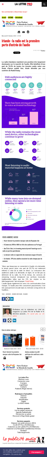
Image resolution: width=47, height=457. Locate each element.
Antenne (23, 396)
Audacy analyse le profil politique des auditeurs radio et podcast (34, 353)
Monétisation (23, 399)
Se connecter (7, 12)
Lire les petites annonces (23, 410)
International (18, 17)
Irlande (25, 294)
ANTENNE (10, 17)
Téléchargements (23, 432)
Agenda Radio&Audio (23, 412)
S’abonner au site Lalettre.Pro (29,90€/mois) (23, 427)
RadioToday (29, 281)
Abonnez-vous (23, 379)
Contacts (23, 387)
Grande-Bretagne (17, 294)
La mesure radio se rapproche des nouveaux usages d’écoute (23, 254)
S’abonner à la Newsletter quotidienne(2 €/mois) (24, 429)
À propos (23, 383)
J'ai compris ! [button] (36, 452)
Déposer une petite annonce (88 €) (23, 423)
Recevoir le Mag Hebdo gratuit (23, 416)
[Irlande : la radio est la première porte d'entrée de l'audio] (23, 74)
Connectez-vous (23, 381)
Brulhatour (6, 306)
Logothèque (23, 385)
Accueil (4, 17)
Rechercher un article (23, 414)
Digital (23, 401)
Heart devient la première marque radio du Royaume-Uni (21, 240)
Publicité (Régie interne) (23, 389)
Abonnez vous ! (20, 12)
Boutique (23, 430)
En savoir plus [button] (16, 454)
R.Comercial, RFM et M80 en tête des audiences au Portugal (23, 244)
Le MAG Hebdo (23, 403)
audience (8, 294)
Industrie (23, 398)
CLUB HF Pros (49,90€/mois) (23, 425)
